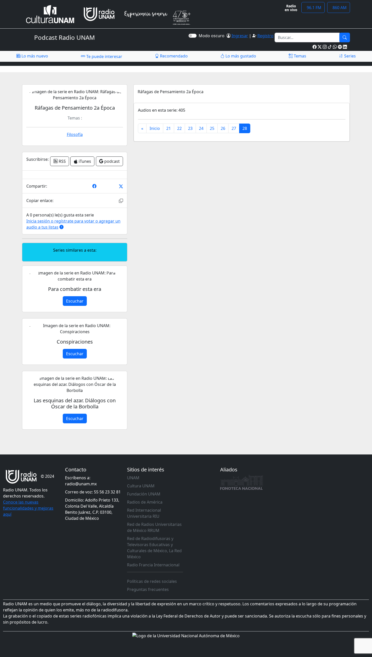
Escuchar (75, 301)
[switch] (193, 36)
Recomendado (173, 56)
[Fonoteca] (241, 482)
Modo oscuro (212, 35)
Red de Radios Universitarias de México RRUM (154, 527)
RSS (62, 161)
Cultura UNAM (141, 486)
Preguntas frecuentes (148, 589)
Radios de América (144, 502)
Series (349, 56)
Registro (265, 35)
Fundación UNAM (143, 494)
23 (190, 128)
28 (244, 128)
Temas (299, 56)
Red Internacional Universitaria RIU (144, 513)
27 (234, 128)
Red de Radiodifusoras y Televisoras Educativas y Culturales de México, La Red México (154, 548)
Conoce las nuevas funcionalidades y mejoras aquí (28, 508)
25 (212, 128)
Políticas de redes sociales (152, 581)
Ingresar (240, 35)
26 (223, 128)
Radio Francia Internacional (153, 565)
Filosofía (75, 134)
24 (201, 128)
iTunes (84, 161)
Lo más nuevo (34, 56)
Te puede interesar (103, 56)
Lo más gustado (240, 56)
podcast (111, 161)
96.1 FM (313, 7)
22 (179, 128)
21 (168, 128)
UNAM (133, 478)
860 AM (338, 7)
